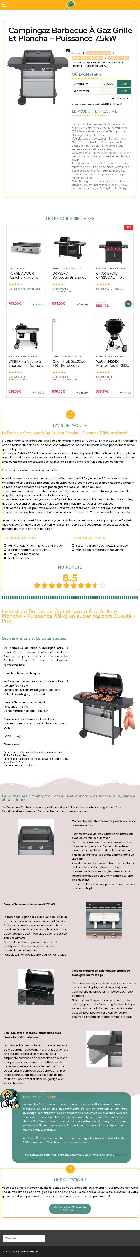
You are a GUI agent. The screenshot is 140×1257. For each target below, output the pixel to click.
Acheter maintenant (128, 303)
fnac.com (82, 84)
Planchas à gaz (17, 268)
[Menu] (4, 5)
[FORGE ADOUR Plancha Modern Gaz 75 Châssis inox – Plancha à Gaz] (26, 247)
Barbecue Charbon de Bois (66, 268)
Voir (124, 84)
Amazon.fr (82, 91)
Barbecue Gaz (119, 58)
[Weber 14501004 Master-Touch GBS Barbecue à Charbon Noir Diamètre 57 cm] (113, 335)
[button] (70, 1209)
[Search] (134, 5)
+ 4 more (38, 392)
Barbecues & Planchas (87, 58)
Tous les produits (98, 53)
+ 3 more (82, 392)
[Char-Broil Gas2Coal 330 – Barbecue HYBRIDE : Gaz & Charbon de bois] (70, 335)
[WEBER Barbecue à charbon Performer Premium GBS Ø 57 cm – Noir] (26, 335)
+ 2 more (38, 304)
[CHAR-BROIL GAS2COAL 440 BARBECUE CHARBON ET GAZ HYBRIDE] (113, 247)
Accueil (76, 53)
